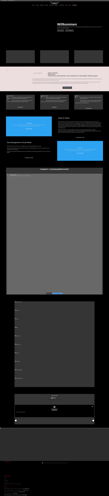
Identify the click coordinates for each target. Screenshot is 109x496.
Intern (5, 485)
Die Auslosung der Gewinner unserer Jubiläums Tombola (13, 490)
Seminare (51, 5)
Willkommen (67, 24)
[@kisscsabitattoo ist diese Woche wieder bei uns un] (92, 189)
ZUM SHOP (20, 107)
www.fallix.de (24, 494)
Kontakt (56, 5)
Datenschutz (6, 480)
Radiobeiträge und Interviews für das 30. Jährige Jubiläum (19, 53)
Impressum (6, 482)
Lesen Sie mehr (28, 128)
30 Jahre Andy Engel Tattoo (8, 493)
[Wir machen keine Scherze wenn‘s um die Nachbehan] (73, 187)
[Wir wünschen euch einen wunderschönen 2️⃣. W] (92, 245)
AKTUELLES (88, 108)
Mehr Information (67, 87)
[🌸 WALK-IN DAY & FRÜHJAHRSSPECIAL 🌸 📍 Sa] (16, 190)
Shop (66, 5)
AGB (5, 479)
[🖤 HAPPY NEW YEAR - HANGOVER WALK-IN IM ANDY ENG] (73, 249)
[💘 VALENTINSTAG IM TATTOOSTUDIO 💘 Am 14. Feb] (16, 253)
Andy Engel (29, 123)
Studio (37, 5)
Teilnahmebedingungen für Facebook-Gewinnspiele (12, 483)
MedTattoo (75, 5)
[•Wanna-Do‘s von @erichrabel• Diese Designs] (54, 248)
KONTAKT (54, 107)
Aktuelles (42, 5)
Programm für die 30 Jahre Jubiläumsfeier (11, 491)
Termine (46, 5)
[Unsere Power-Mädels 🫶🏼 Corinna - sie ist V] (54, 206)
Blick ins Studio (60, 30)
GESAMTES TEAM (80, 137)
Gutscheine (62, 5)
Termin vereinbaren (69, 30)
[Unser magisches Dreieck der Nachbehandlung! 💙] (35, 187)
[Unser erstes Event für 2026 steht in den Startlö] (35, 263)
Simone (80, 147)
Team (33, 5)
